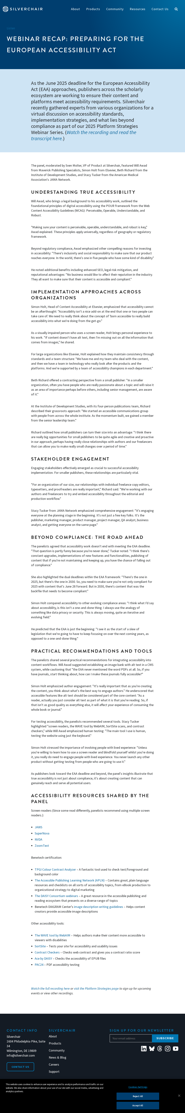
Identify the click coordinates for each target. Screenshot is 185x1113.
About (53, 1036)
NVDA (38, 839)
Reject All (138, 1096)
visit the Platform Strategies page (96, 988)
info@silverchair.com (21, 1055)
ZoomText (42, 845)
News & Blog (57, 1057)
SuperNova (42, 833)
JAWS (38, 827)
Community (56, 1050)
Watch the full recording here (50, 988)
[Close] (179, 1096)
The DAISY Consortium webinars (56, 896)
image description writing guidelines (98, 907)
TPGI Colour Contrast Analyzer (55, 869)
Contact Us (20, 1067)
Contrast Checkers (47, 952)
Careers (54, 1065)
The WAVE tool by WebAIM (52, 935)
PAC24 (39, 965)
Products (55, 1043)
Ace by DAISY (43, 958)
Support (54, 1072)
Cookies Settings (137, 1087)
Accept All (137, 1105)
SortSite (40, 946)
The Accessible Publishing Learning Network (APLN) (70, 880)
